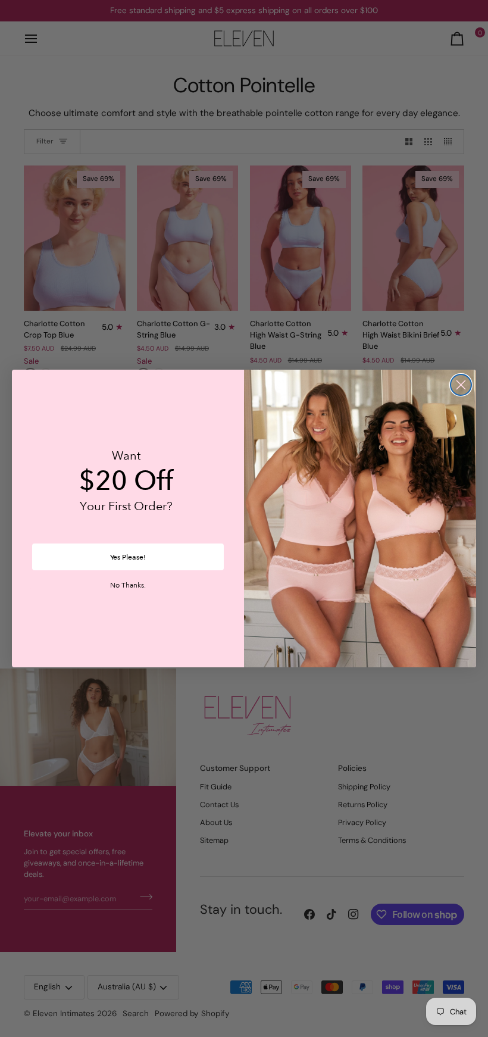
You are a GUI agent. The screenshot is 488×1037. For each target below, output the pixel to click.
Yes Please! (128, 557)
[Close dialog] (461, 384)
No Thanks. (128, 585)
